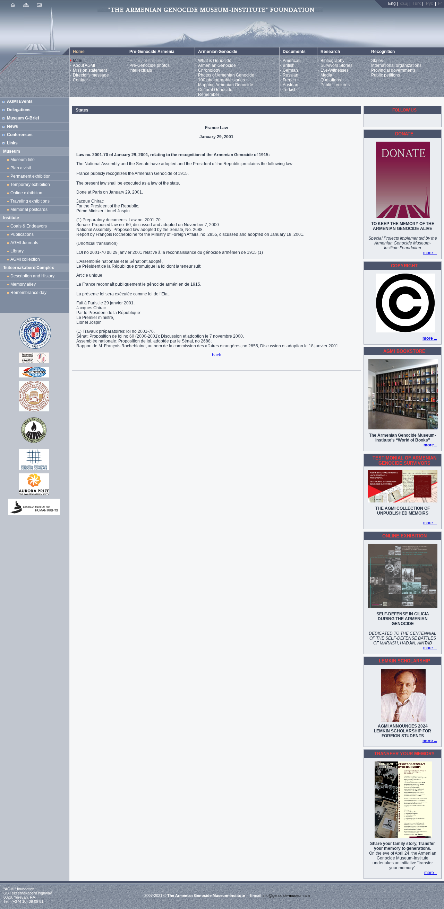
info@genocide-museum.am (286, 895)
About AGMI (84, 65)
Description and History (32, 276)
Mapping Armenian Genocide (225, 84)
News (12, 126)
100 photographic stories (221, 80)
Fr (440, 3)
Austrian (290, 84)
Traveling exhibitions (31, 201)
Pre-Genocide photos (149, 65)
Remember (208, 94)
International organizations (396, 65)
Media (326, 75)
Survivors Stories (336, 65)
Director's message (91, 75)
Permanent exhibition (30, 176)
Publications (22, 234)
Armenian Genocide (217, 65)
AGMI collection (25, 259)
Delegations (19, 109)
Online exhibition (27, 192)
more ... (430, 252)
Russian (290, 75)
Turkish (290, 89)
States (377, 60)
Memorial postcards (30, 209)
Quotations (331, 80)
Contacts (81, 80)
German (290, 70)
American (292, 60)
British (288, 65)
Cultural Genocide (215, 89)
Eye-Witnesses (335, 70)
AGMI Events (20, 101)
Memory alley (23, 284)
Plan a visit (20, 168)
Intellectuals (140, 70)
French (289, 80)
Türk (416, 3)
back (216, 355)
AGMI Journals (25, 242)
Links (12, 143)
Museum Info (22, 159)
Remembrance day (28, 292)
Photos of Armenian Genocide (226, 75)
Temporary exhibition (30, 184)
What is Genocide (214, 60)
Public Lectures (335, 84)
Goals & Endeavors (28, 226)
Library (17, 251)
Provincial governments (393, 70)
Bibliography (332, 60)
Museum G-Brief (23, 118)
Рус (429, 3)
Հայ (404, 3)
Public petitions (385, 75)
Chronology (209, 70)
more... (430, 445)
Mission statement (90, 70)
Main (77, 60)
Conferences (20, 134)
